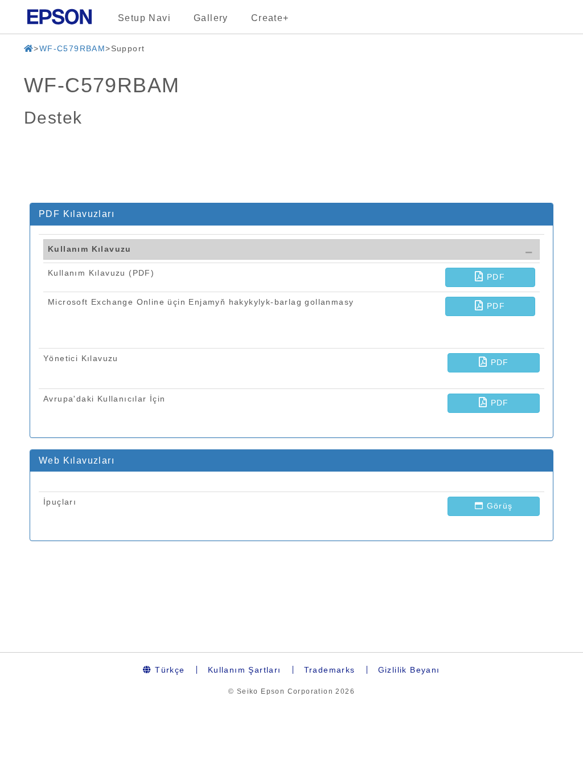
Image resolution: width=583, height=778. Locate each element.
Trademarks (329, 669)
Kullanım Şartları (244, 669)
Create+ (270, 18)
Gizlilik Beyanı (409, 669)
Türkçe (168, 669)
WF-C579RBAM (72, 48)
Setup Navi (144, 18)
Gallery (211, 18)
